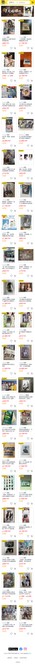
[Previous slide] (19, 27)
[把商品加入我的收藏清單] (11, 48)
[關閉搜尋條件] (17, 2)
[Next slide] (32, 27)
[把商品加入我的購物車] (15, 48)
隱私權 (16, 658)
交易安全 (18, 662)
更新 (30, 653)
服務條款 (9, 658)
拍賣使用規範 (23, 658)
